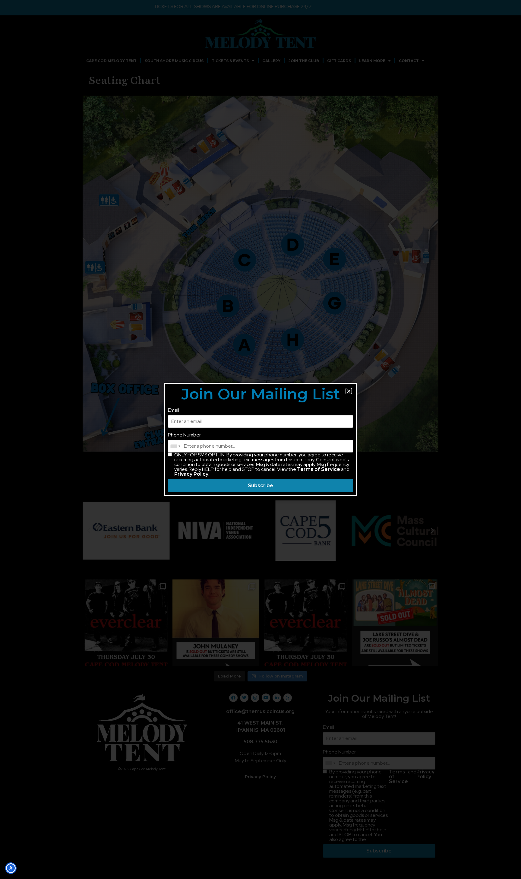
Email (173, 410)
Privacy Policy (191, 474)
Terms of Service (318, 469)
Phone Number (184, 435)
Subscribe (260, 485)
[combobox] (175, 446)
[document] (260, 439)
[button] (348, 391)
